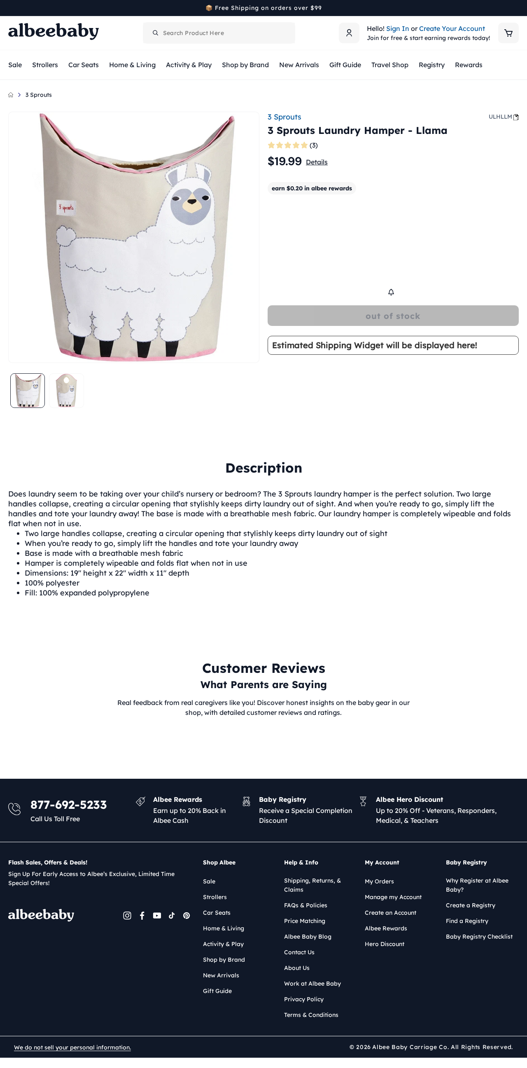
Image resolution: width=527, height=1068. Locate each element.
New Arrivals (221, 975)
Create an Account (390, 912)
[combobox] (219, 33)
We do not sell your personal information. (72, 1047)
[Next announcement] (516, 8)
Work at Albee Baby (312, 983)
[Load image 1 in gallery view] (27, 390)
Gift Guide (217, 991)
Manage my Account (393, 897)
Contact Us (299, 952)
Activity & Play (223, 944)
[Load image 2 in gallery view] (66, 390)
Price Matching (304, 921)
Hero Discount (384, 944)
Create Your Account (452, 28)
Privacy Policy (304, 999)
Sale (209, 881)
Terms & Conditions (311, 1015)
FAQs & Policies (305, 905)
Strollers (215, 897)
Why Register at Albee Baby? (477, 885)
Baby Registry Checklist (479, 936)
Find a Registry (467, 921)
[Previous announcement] (11, 8)
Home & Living (223, 928)
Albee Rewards (386, 928)
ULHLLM (500, 116)
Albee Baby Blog (307, 936)
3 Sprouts (39, 94)
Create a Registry (470, 905)
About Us (297, 968)
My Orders (379, 881)
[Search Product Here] (155, 33)
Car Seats (217, 912)
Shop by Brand (224, 959)
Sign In (397, 28)
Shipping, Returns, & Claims (312, 885)
